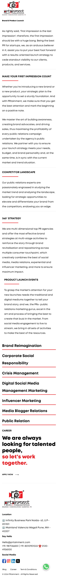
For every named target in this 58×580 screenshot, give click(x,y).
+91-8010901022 (29, 546)
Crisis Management (20, 373)
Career (13, 569)
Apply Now (7, 475)
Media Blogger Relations (24, 411)
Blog (4, 569)
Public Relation (16, 421)
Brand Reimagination (22, 346)
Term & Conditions (28, 569)
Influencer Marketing (21, 401)
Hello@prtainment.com (16, 542)
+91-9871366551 (10, 546)
